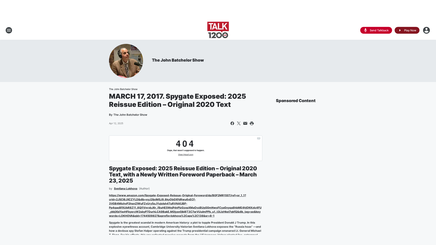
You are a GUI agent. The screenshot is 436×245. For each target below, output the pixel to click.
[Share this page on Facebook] (232, 123)
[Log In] (427, 30)
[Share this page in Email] (245, 123)
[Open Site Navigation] (8, 30)
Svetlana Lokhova (125, 188)
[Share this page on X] (238, 123)
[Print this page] (251, 123)
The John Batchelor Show (178, 60)
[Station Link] (218, 30)
